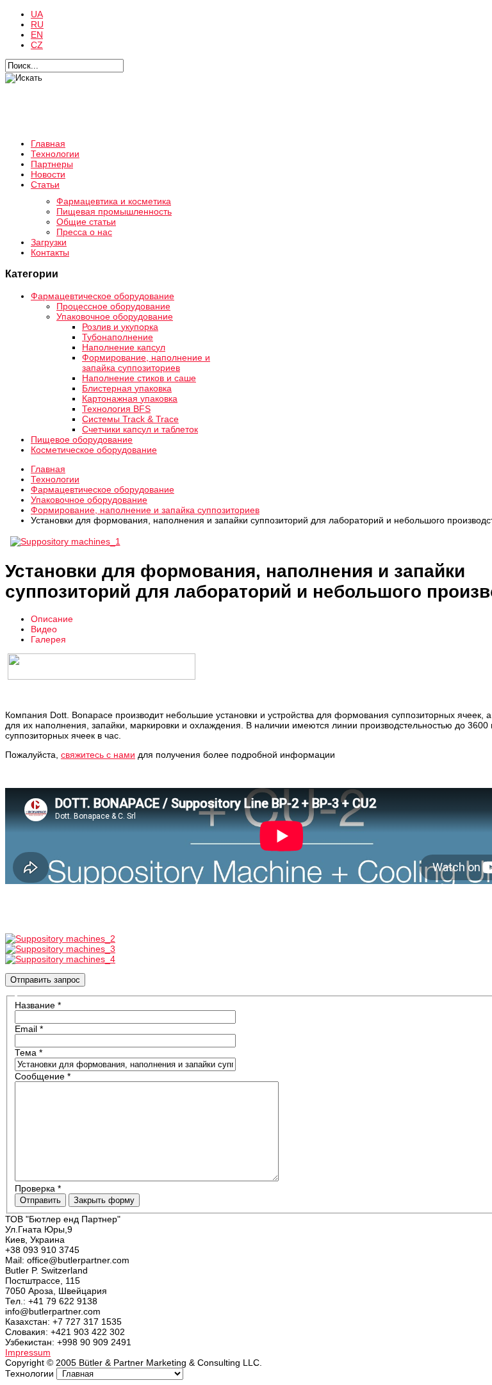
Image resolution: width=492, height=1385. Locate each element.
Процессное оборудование (113, 306)
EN (37, 34)
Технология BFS (116, 409)
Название (38, 1005)
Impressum (28, 1352)
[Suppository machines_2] (60, 938)
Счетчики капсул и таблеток (140, 429)
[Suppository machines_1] (65, 541)
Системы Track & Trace (130, 419)
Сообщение (42, 1076)
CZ (37, 45)
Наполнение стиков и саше (139, 378)
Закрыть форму (104, 1200)
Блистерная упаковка (127, 388)
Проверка (38, 1188)
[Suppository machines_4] (60, 959)
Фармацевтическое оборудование (102, 296)
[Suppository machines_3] (60, 949)
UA (37, 14)
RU (37, 24)
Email (29, 1029)
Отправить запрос (45, 980)
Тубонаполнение (117, 337)
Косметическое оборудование (94, 450)
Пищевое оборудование (82, 439)
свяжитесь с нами (98, 755)
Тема (28, 1052)
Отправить (40, 1200)
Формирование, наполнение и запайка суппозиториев (146, 362)
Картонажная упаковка (129, 398)
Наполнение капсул (123, 347)
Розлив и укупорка (120, 327)
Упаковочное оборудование (114, 316)
